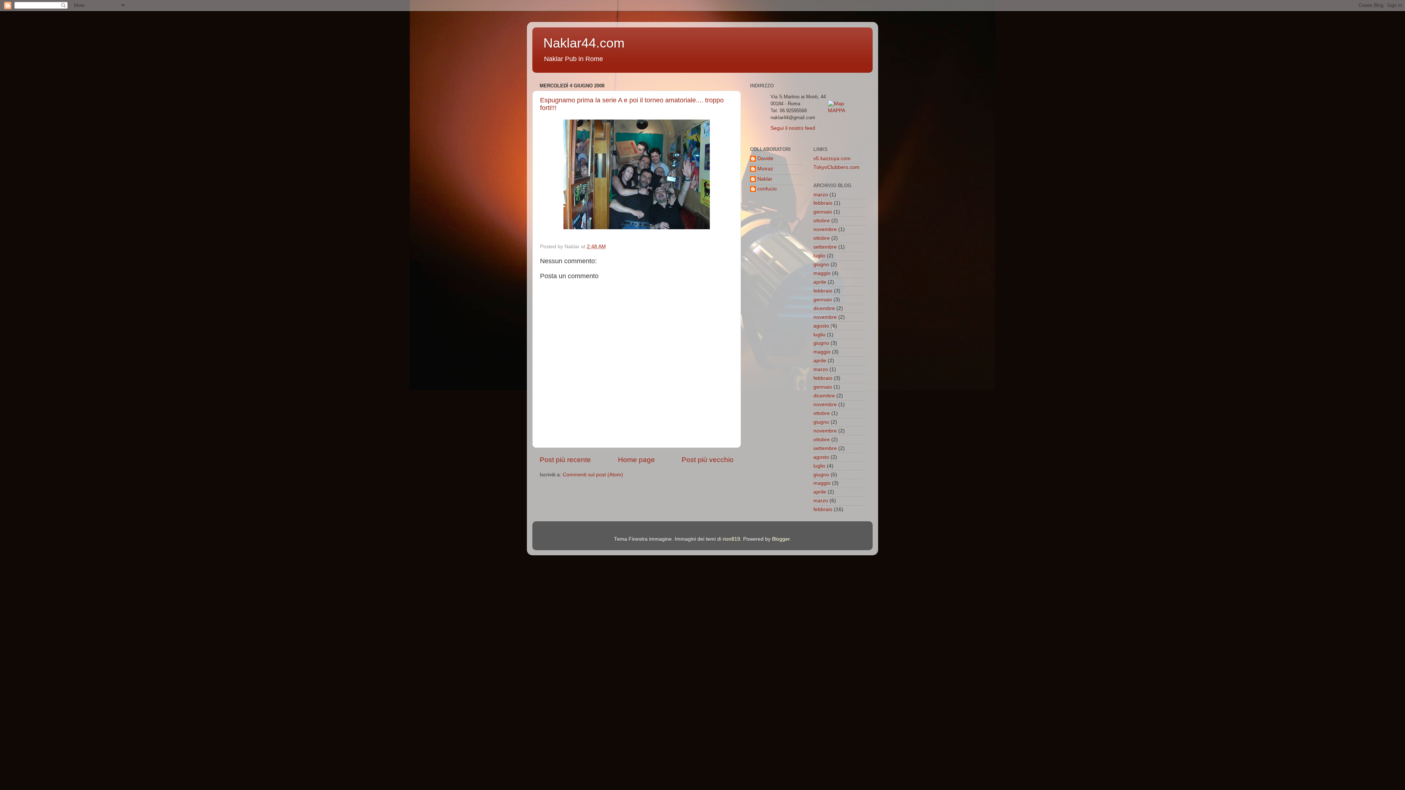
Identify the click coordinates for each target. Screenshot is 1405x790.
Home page (636, 460)
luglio (819, 255)
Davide (765, 158)
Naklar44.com (584, 42)
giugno (821, 264)
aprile (819, 282)
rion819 (731, 539)
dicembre (824, 308)
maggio (822, 273)
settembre (825, 247)
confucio (767, 189)
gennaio (822, 212)
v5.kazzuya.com (832, 158)
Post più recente (565, 460)
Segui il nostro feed (793, 128)
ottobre (821, 220)
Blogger (781, 539)
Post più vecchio (708, 460)
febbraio (822, 203)
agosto (821, 326)
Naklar (764, 179)
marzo (820, 194)
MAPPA (836, 110)
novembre (825, 229)
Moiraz (765, 168)
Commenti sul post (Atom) (593, 474)
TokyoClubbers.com (836, 167)
